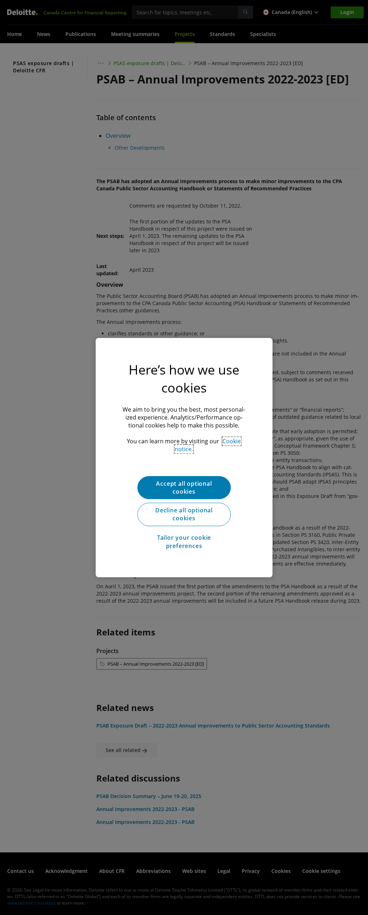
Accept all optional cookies (184, 487)
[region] (184, 457)
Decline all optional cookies (184, 514)
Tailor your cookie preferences (184, 541)
